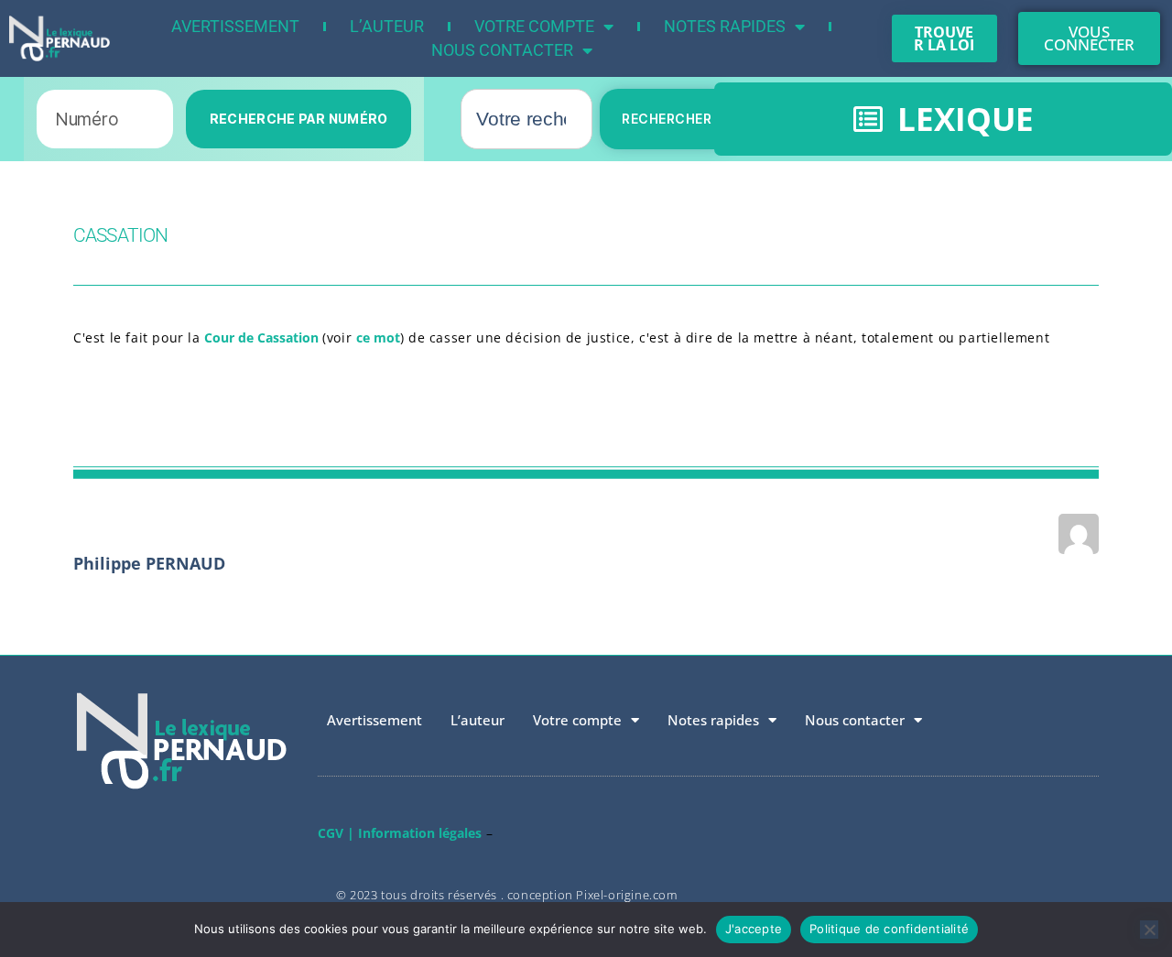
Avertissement (235, 26)
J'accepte (753, 928)
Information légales (420, 833)
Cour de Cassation (263, 337)
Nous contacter (502, 50)
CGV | (336, 833)
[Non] (1149, 929)
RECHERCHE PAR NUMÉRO (299, 118)
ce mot (378, 337)
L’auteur (387, 26)
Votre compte (534, 26)
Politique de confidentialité (889, 928)
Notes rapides (725, 26)
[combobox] (526, 119)
